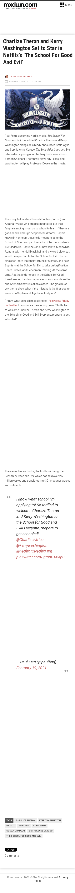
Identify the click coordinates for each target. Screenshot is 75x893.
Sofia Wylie (39, 825)
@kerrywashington (32, 545)
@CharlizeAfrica (30, 539)
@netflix (23, 551)
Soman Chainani (15, 831)
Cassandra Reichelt (21, 76)
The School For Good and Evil (23, 836)
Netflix (10, 825)
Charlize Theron (25, 820)
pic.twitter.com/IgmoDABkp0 (40, 557)
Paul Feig (24, 825)
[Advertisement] (37, 724)
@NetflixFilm (41, 551)
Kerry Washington (50, 820)
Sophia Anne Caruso (40, 831)
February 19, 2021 (31, 668)
